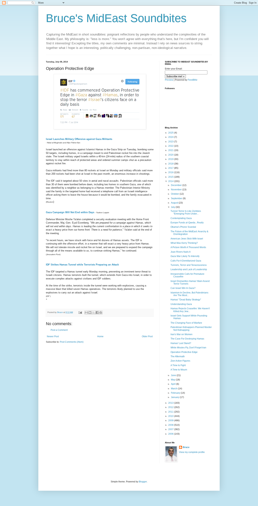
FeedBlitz (192, 80)
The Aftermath (178, 356)
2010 (171, 416)
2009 (171, 420)
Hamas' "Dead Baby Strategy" (186, 299)
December (176, 185)
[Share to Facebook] (97, 312)
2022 (171, 146)
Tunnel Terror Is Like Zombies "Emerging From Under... (186, 212)
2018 (171, 163)
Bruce (186, 447)
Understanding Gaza (181, 304)
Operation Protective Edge (184, 352)
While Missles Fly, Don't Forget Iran (188, 347)
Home (100, 336)
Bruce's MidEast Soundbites (116, 18)
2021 (171, 150)
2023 (171, 141)
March (174, 388)
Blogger (143, 481)
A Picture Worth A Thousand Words (188, 247)
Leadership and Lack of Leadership (189, 269)
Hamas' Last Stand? (181, 343)
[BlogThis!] (90, 312)
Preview (169, 80)
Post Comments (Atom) (71, 342)
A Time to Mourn (179, 369)
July (173, 207)
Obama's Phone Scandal (183, 227)
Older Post (147, 336)
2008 (171, 425)
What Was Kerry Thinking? (184, 243)
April (173, 384)
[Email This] (86, 312)
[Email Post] (80, 312)
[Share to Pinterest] (101, 312)
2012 (171, 407)
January (175, 397)
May (173, 379)
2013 (171, 403)
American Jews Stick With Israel (187, 238)
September (177, 198)
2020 (171, 154)
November (176, 189)
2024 (171, 137)
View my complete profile (192, 452)
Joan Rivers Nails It (180, 252)
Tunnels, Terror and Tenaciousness (189, 265)
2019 (171, 159)
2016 (171, 172)
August (175, 202)
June (174, 375)
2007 (171, 429)
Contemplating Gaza (181, 218)
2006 (171, 434)
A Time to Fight (178, 365)
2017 (171, 168)
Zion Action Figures (180, 360)
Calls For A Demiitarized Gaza (186, 260)
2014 (171, 181)
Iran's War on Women (181, 334)
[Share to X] (93, 312)
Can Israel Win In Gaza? (183, 288)
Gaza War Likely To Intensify (185, 256)
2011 (171, 411)
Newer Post (53, 336)
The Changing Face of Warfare (186, 323)
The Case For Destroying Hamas (187, 338)
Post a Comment (59, 330)
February (176, 393)
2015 (171, 177)
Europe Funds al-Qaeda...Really (187, 222)
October (175, 194)
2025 (171, 132)
